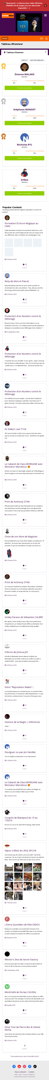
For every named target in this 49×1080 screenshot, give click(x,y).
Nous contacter (20, 1072)
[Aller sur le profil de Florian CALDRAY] (7, 458)
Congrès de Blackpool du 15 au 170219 (21, 819)
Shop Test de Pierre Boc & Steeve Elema (22, 1028)
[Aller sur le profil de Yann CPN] (7, 812)
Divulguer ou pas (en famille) (20, 752)
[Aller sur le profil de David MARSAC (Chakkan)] (7, 646)
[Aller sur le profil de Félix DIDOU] (7, 919)
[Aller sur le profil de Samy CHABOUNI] (7, 953)
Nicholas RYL (24, 144)
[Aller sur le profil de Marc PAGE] (7, 845)
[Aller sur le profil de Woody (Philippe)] (7, 681)
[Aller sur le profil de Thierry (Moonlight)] (7, 385)
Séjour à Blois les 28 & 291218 (20, 850)
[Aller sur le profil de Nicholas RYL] (24, 137)
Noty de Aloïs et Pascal (17, 281)
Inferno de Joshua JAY (16, 652)
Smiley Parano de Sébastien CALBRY (24, 617)
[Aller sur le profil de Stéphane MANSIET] (24, 102)
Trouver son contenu (24, 88)
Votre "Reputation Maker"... (19, 687)
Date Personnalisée (36, 60)
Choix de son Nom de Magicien (21, 536)
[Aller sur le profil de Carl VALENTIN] (7, 310)
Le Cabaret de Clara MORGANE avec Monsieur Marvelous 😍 (24, 465)
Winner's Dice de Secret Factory (21, 959)
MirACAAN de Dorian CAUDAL (20, 992)
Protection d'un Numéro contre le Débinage (23, 317)
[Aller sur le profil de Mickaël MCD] (7, 611)
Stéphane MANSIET (24, 109)
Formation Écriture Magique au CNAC (21, 225)
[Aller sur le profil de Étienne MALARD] (24, 67)
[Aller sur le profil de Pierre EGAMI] (7, 1021)
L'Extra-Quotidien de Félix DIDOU (22, 924)
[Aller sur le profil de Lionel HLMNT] (7, 496)
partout (24, 60)
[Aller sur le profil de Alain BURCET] (7, 423)
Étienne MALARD (24, 74)
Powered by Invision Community (24, 1077)
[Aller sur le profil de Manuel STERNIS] (7, 986)
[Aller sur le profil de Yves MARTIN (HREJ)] (7, 716)
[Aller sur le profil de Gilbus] (24, 172)
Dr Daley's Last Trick (15, 429)
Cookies (31, 1072)
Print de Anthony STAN (17, 501)
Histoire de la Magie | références (22, 722)
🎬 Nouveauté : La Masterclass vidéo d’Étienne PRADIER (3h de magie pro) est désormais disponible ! (23, 5)
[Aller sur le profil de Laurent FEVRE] (7, 531)
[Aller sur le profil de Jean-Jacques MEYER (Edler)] (7, 576)
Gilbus (24, 179)
